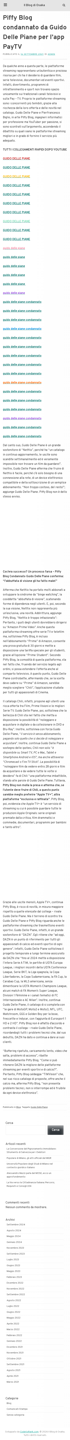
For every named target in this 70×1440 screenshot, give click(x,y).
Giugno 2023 (13, 1265)
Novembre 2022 (15, 1289)
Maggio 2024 (14, 1236)
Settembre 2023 (16, 1254)
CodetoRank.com (29, 1432)
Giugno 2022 (13, 1312)
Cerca (9, 1123)
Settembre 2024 (16, 1224)
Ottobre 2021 (14, 1358)
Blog (18, 1107)
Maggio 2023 (13, 1271)
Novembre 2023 (15, 1248)
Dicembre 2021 (15, 1347)
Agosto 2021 (13, 1370)
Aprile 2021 (13, 1376)
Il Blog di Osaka (34, 5)
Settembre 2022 (16, 1294)
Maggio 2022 (13, 1318)
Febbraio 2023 (14, 1277)
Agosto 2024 (14, 1230)
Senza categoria (15, 1415)
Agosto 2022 (14, 1300)
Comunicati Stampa (17, 1409)
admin (51, 54)
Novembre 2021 (15, 1352)
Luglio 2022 (13, 1306)
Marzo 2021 (13, 1382)
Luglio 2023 (13, 1259)
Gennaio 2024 (14, 1242)
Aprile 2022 (13, 1323)
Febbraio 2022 (14, 1335)
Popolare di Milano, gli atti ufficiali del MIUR (29, 1158)
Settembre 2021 (15, 1364)
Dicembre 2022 (15, 1283)
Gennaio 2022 (14, 1341)
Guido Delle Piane (39, 1107)
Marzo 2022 (13, 1329)
